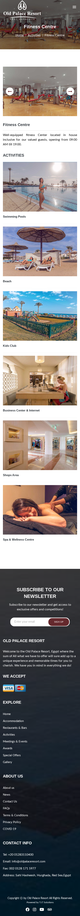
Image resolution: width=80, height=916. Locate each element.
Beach (7, 281)
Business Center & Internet (21, 410)
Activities (34, 35)
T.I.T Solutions (46, 902)
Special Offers (12, 755)
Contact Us (10, 801)
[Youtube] (42, 910)
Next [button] (70, 91)
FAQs (6, 808)
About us (8, 787)
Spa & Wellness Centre (18, 539)
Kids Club (9, 345)
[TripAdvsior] (49, 910)
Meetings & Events (15, 741)
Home (20, 35)
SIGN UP (58, 622)
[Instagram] (35, 910)
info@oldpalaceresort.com (28, 861)
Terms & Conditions (15, 815)
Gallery (7, 762)
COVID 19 (9, 829)
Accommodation (13, 721)
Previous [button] (10, 91)
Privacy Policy (12, 822)
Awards (7, 748)
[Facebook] (28, 910)
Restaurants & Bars (15, 727)
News (6, 794)
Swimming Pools (14, 216)
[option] (40, 91)
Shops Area (11, 475)
